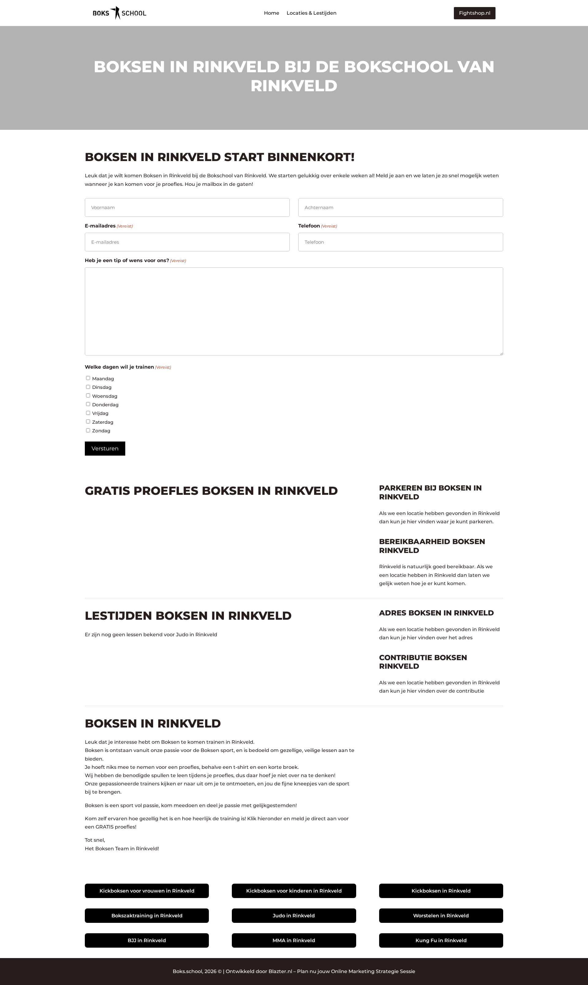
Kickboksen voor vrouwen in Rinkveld (147, 891)
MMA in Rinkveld (294, 940)
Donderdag (105, 405)
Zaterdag (102, 422)
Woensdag (104, 396)
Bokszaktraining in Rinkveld (147, 916)
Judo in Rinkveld (294, 916)
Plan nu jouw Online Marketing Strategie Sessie (356, 971)
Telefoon (317, 226)
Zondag (101, 431)
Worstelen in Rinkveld (441, 916)
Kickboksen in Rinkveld (441, 891)
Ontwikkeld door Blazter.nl (259, 971)
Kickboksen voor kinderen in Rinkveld (294, 891)
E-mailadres (109, 226)
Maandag (103, 379)
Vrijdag (100, 413)
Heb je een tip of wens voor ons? (135, 260)
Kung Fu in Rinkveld (441, 940)
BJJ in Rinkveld (147, 940)
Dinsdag (101, 387)
